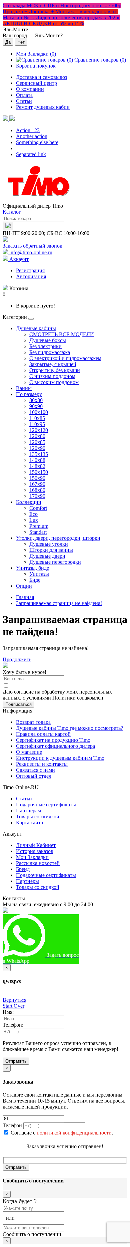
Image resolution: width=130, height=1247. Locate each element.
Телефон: (13, 1025)
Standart (38, 532)
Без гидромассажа (49, 352)
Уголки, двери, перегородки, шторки (58, 538)
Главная (25, 597)
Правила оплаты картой (43, 734)
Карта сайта (29, 822)
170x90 (37, 496)
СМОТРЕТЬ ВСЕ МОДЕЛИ (61, 334)
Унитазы (39, 574)
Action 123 (28, 130)
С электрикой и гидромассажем (65, 358)
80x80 (36, 400)
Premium (38, 526)
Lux (33, 520)
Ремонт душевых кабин (43, 107)
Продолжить (17, 659)
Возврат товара (33, 722)
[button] (9, 119)
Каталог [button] (12, 212)
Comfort (38, 508)
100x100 (38, 412)
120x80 (37, 436)
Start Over (13, 1006)
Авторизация (31, 276)
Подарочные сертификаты (46, 804)
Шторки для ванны (51, 550)
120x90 (37, 448)
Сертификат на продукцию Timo (53, 740)
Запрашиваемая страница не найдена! (59, 603)
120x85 (37, 442)
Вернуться (14, 1000)
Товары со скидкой (37, 816)
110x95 (37, 424)
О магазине (29, 752)
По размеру (29, 394)
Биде (34, 580)
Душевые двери (47, 556)
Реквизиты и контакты (42, 764)
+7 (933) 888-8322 (99, 920)
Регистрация (30, 270)
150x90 (37, 478)
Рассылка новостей (38, 863)
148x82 (37, 466)
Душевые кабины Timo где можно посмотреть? (69, 728)
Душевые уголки (48, 544)
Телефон (12, 1125)
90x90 (36, 406)
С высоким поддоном (54, 382)
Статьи (24, 101)
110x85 (37, 418)
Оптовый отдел (33, 776)
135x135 (38, 454)
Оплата (24, 95)
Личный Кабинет (36, 845)
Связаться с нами (35, 770)
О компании (30, 89)
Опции (24, 586)
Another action (31, 136)
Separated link (31, 154)
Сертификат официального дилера (55, 746)
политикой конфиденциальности (74, 1133)
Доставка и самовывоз (41, 77)
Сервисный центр (36, 83)
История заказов (34, 851)
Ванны (24, 388)
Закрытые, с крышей (52, 364)
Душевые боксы (47, 340)
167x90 (37, 484)
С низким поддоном (52, 376)
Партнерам (28, 810)
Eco (33, 514)
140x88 (37, 460)
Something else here (37, 142)
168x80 (37, 490)
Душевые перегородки (55, 562)
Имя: (8, 1012)
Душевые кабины (36, 328)
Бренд (23, 869)
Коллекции (28, 502)
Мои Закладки (32, 857)
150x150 (38, 472)
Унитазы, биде (32, 568)
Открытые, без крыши (54, 370)
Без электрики (45, 346)
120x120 (38, 430)
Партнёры (27, 881)
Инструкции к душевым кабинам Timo (60, 758)
